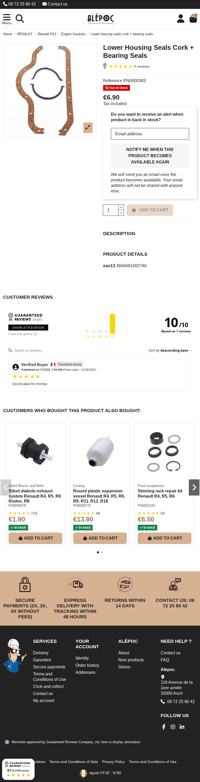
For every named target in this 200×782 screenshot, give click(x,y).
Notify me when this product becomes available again (150, 155)
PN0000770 (82, 506)
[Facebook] (164, 727)
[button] (7, 18)
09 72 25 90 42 (22, 4)
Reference (112, 80)
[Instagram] (173, 727)
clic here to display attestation (117, 742)
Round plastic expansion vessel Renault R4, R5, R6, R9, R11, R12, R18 (99, 496)
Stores (124, 667)
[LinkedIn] (182, 727)
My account (43, 700)
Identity (82, 658)
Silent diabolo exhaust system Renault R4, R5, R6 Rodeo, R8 (35, 496)
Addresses (85, 672)
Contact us (57, 4)
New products (131, 660)
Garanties (42, 660)
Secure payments (49, 667)
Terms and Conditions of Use (49, 677)
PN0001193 (146, 506)
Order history (87, 665)
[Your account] (180, 19)
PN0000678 (17, 506)
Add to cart (38, 538)
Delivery (40, 653)
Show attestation (28, 327)
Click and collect (48, 686)
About (123, 653)
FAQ (165, 660)
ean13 (109, 266)
